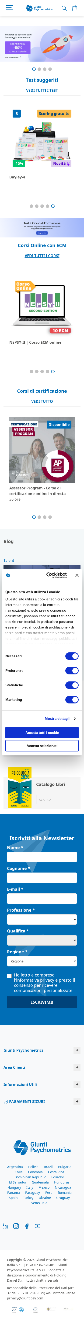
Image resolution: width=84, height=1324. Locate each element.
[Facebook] (27, 1226)
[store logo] (39, 8)
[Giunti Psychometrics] (42, 1147)
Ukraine (45, 1197)
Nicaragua (63, 1187)
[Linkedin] (5, 1226)
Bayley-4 (17, 177)
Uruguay (63, 1197)
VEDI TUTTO (42, 401)
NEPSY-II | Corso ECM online (35, 342)
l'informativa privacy (34, 980)
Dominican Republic (30, 1177)
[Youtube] (37, 1226)
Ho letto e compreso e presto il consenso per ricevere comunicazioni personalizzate (44, 982)
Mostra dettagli (57, 719)
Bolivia (33, 1167)
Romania (65, 1192)
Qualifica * (18, 930)
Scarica (45, 800)
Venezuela (39, 1203)
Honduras (62, 1182)
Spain (13, 1197)
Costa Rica (56, 1172)
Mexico (43, 1187)
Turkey (28, 1197)
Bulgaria (64, 1167)
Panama (13, 1192)
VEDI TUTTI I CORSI (42, 255)
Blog (9, 541)
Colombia (35, 1172)
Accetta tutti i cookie (42, 733)
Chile (19, 1172)
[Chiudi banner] (77, 575)
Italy (29, 1187)
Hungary (14, 1187)
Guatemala (40, 1182)
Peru (48, 1192)
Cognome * (18, 868)
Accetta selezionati (42, 746)
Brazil (48, 1167)
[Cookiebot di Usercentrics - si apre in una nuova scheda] (49, 575)
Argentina (15, 1167)
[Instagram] (16, 1226)
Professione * (21, 910)
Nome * (15, 847)
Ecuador (57, 1177)
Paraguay (32, 1192)
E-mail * (15, 889)
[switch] (72, 671)
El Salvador (17, 1182)
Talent (9, 560)
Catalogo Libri (50, 784)
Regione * (17, 951)
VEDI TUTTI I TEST (42, 90)
